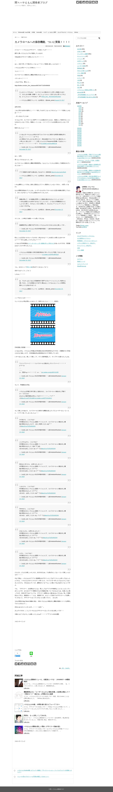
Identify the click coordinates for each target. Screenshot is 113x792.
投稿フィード (81, 261)
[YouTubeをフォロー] (87, 2)
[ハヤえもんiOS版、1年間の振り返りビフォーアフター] (19, 708)
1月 (80, 125)
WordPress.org (81, 266)
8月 (80, 114)
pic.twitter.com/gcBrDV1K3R (50, 372)
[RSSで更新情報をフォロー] (96, 2)
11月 (80, 109)
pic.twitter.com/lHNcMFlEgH (50, 254)
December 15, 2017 (25, 231)
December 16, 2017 (25, 260)
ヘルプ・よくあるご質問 (49, 32)
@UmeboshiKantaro (55, 96)
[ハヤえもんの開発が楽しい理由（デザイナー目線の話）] (19, 730)
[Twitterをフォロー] (77, 2)
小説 (78, 80)
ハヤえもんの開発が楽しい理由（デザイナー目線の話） (42, 726)
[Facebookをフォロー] (80, 2)
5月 (80, 118)
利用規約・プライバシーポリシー (87, 241)
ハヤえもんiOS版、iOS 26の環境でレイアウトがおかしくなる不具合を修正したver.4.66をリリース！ (89, 178)
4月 (80, 120)
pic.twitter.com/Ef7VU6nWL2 (43, 398)
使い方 (79, 85)
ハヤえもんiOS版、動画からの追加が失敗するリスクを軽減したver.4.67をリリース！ (89, 172)
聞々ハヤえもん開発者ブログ (31, 2)
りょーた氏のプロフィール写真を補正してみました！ (33, 776)
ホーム (15, 32)
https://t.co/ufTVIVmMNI (28, 398)
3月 (80, 121)
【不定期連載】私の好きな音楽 (86, 97)
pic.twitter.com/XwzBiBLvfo (49, 143)
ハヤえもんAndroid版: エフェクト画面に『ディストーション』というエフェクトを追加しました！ (44, 771)
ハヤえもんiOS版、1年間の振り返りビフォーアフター (42, 704)
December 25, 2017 (25, 149)
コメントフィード (82, 264)
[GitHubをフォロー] (90, 2)
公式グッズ (80, 61)
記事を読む (27, 688)
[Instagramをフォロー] (84, 2)
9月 (80, 113)
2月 (80, 123)
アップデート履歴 (82, 54)
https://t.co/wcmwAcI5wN (58, 172)
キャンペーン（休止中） (84, 245)
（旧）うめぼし (65, 668)
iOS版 (33, 32)
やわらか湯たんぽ (82, 70)
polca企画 (80, 92)
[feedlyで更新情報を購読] (93, 2)
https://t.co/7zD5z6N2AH (28, 426)
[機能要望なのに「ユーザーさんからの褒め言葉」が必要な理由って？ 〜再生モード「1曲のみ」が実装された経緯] (19, 695)
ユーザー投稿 (81, 66)
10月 (80, 111)
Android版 (39, 32)
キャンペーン (81, 56)
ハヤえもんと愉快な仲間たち (85, 90)
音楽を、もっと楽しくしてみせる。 (36, 715)
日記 (78, 87)
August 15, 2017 (59, 100)
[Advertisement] (56, 18)
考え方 (79, 82)
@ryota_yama (84, 225)
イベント (80, 58)
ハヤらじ (80, 63)
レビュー (80, 78)
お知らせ (80, 51)
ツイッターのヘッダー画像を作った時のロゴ (41, 243)
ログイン (80, 259)
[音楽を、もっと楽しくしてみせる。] (19, 719)
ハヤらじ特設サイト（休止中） (86, 243)
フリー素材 (80, 73)
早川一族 (29, 267)
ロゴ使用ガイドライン (83, 238)
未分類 (79, 49)
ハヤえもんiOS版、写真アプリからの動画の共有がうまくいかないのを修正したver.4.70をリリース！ (89, 156)
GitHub (76, 32)
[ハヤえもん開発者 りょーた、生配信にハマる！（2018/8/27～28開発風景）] (19, 683)
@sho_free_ (45, 96)
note (78, 248)
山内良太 (84, 227)
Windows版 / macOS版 (24, 32)
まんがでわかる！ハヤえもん (65, 32)
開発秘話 (67, 46)
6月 (80, 116)
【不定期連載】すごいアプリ (85, 94)
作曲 (78, 75)
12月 (80, 108)
